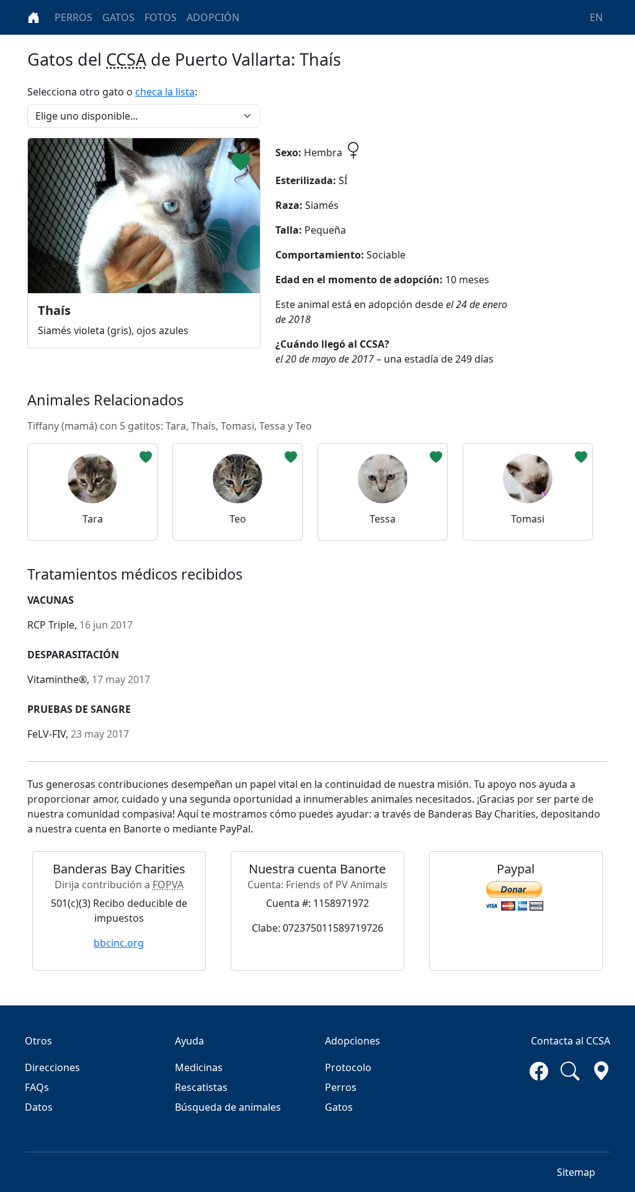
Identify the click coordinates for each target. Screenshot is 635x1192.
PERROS (73, 17)
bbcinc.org (119, 943)
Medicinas (199, 1067)
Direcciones (52, 1067)
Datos (39, 1107)
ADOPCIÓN (213, 17)
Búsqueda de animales (228, 1107)
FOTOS (160, 17)
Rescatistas (201, 1087)
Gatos (339, 1107)
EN (596, 17)
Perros (341, 1087)
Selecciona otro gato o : (112, 92)
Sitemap (576, 1172)
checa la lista (165, 92)
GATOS (118, 17)
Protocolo (348, 1067)
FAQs (37, 1087)
